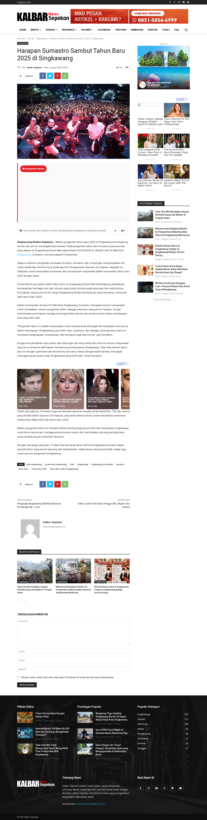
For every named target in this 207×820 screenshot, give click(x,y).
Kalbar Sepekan (34, 67)
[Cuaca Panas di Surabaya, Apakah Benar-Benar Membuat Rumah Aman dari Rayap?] (145, 270)
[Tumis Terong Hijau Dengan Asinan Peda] (25, 717)
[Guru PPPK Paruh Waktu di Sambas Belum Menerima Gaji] (85, 733)
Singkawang (41, 38)
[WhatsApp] (65, 76)
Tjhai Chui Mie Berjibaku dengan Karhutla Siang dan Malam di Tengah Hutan (34, 590)
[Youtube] (183, 2)
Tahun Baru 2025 (39, 469)
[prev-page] (19, 600)
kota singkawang (34, 464)
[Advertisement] (73, 195)
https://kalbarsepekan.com (54, 527)
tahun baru (23, 469)
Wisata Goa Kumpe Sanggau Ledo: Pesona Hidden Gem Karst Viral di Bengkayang (172, 286)
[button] (186, 30)
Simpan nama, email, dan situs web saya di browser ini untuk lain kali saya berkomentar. (67, 677)
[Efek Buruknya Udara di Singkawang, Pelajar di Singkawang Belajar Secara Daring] (112, 571)
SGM (72, 464)
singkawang (82, 464)
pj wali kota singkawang (56, 464)
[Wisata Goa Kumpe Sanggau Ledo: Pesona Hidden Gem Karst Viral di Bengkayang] (145, 287)
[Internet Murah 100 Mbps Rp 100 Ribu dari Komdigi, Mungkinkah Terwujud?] (25, 732)
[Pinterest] (57, 76)
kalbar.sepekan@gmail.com (90, 803)
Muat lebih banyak (162, 299)
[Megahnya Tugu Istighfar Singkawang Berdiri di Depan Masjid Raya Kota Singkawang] (85, 717)
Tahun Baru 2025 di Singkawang (64, 469)
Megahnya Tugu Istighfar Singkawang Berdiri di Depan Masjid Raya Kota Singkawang (111, 716)
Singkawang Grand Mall (102, 464)
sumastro (120, 464)
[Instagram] (179, 2)
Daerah (30, 38)
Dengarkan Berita (34, 168)
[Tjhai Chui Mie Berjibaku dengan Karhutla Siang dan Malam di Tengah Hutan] (35, 571)
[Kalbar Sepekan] (19, 67)
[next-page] (24, 600)
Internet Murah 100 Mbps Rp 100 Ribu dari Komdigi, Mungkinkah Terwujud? (52, 731)
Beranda (21, 38)
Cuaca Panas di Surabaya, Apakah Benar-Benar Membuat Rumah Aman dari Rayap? (171, 269)
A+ (123, 230)
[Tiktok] (170, 2)
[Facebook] (174, 2)
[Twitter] (188, 2)
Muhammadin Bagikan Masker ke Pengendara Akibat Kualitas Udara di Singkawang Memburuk (73, 590)
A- (115, 230)
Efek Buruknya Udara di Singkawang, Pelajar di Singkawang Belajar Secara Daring (111, 590)
